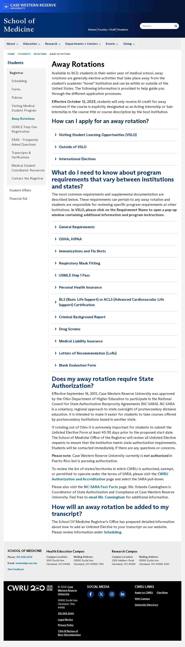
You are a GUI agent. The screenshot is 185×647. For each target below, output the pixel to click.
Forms (16, 89)
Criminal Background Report (82, 317)
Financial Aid (18, 199)
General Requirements (77, 227)
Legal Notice (65, 619)
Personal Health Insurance (80, 287)
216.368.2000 (24, 557)
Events (110, 43)
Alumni (92, 29)
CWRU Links (144, 587)
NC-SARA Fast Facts (101, 487)
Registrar (40, 54)
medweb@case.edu (26, 563)
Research (51, 43)
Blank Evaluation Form (77, 365)
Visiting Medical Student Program (24, 108)
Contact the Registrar (28, 178)
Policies (17, 98)
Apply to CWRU (144, 592)
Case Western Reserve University (67, 590)
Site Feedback (16, 569)
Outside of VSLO (73, 147)
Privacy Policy (66, 625)
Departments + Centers (81, 43)
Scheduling (19, 81)
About (11, 43)
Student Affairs (20, 190)
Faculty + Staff (107, 29)
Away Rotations (23, 119)
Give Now (162, 592)
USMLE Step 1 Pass (74, 275)
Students (122, 29)
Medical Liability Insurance (81, 341)
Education (30, 43)
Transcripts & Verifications (21, 155)
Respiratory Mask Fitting (79, 263)
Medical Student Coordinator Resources (28, 168)
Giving (127, 43)
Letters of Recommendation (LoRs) (88, 353)
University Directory (146, 604)
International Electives (77, 159)
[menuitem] (12, 44)
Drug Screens (69, 329)
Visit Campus (142, 598)
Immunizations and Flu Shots (82, 251)
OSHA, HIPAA (70, 239)
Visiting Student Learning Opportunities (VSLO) (98, 135)
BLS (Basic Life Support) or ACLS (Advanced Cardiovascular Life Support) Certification (111, 302)
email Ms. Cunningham (107, 497)
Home (11, 54)
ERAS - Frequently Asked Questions (25, 142)
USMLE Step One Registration (24, 129)
